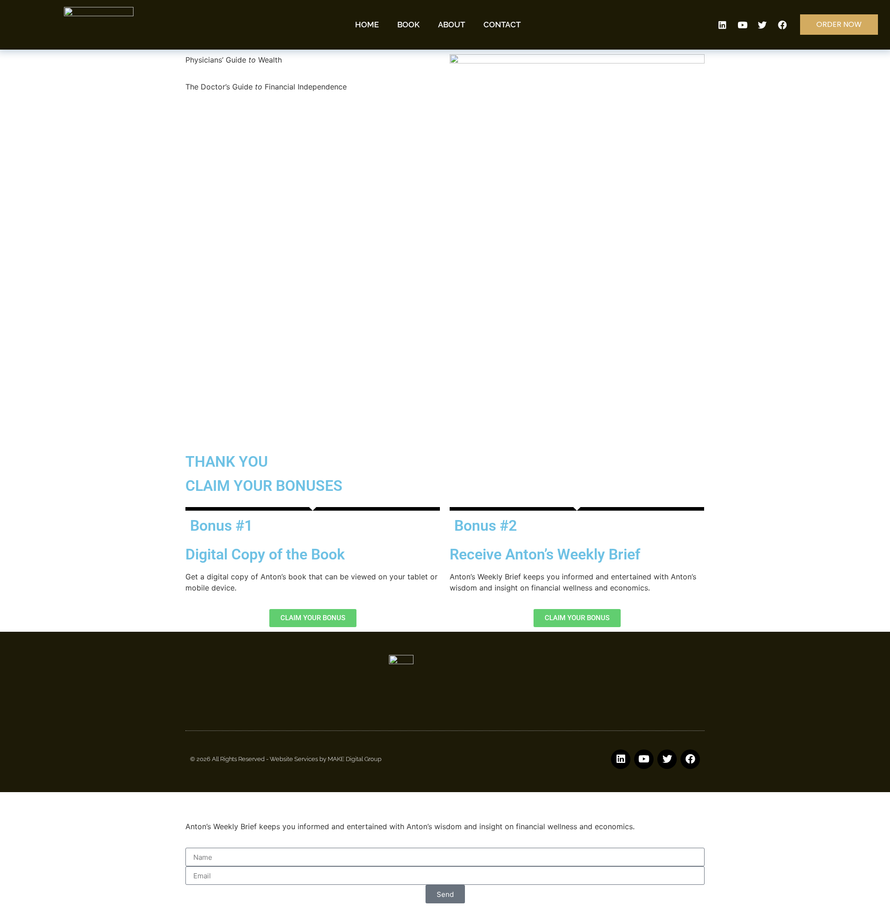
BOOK (408, 24)
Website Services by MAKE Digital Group (325, 759)
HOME (367, 24)
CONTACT (502, 24)
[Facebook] (782, 24)
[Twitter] (762, 24)
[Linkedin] (722, 24)
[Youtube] (742, 24)
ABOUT (451, 24)
